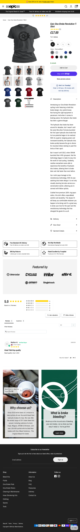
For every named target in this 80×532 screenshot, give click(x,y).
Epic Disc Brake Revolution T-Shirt (17, 20)
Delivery (31, 491)
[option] (23, 44)
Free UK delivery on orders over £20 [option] (40, 11)
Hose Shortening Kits (10, 495)
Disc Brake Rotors (9, 488)
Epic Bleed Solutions (17, 526)
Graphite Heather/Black (57, 52)
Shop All (5, 523)
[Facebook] (55, 476)
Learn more (59, 433)
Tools (4, 506)
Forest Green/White (66, 57)
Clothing (55, 37)
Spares (5, 503)
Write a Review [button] (70, 315)
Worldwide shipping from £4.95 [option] (64, 11)
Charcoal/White (61, 57)
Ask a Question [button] (53, 315)
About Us (32, 477)
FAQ (30, 484)
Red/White (52, 57)
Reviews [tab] (7, 321)
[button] (71, 358)
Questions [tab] (19, 321)
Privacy (15, 523)
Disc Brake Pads (8, 484)
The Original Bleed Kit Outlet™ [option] (15, 11)
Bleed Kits (6, 477)
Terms (10, 523)
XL (69, 44)
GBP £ (72, 521)
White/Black (61, 52)
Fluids (5, 480)
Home (4, 20)
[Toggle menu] (3, 6)
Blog (30, 480)
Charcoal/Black (52, 52)
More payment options (63, 79)
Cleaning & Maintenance (11, 491)
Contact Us (32, 495)
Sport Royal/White (66, 52)
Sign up (60, 459)
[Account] (71, 6)
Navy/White (70, 52)
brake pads (46, 2)
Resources (32, 488)
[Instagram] (59, 476)
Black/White (57, 57)
